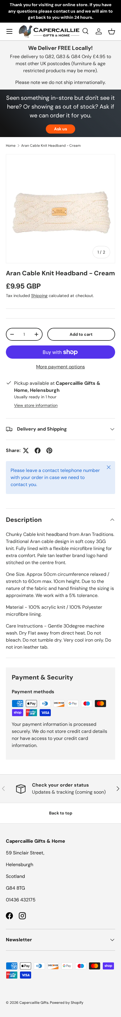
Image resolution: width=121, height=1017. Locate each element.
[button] (111, 31)
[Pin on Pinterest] (49, 450)
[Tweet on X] (26, 450)
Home (11, 145)
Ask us (60, 128)
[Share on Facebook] (37, 450)
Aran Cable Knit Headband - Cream (51, 145)
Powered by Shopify (66, 1002)
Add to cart (81, 334)
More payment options (60, 367)
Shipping (39, 295)
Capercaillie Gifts (33, 1002)
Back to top (60, 813)
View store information (36, 405)
